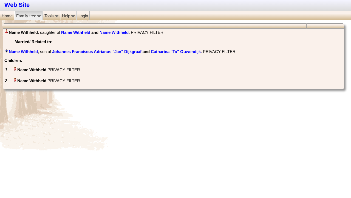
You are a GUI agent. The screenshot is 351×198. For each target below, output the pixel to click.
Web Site (17, 4)
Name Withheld (75, 32)
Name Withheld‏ (23, 51)
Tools (49, 15)
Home (7, 15)
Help (66, 15)
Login (83, 15)
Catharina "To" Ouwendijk (176, 51)
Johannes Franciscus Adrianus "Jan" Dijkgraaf (96, 51)
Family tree (26, 15)
